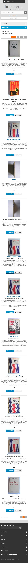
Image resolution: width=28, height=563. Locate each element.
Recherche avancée (13, 15)
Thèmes (3, 539)
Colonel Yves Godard (14, 98)
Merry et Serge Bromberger (14, 139)
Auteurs (4, 24)
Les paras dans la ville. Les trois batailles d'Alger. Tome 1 (14, 100)
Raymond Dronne (14, 495)
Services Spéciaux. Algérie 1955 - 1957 (14, 59)
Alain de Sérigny (14, 336)
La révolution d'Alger (14, 496)
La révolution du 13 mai (14, 338)
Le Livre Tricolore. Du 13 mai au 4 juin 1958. (14, 181)
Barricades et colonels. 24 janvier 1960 (14, 141)
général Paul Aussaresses (14, 58)
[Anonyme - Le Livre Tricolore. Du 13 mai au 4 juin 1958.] (14, 169)
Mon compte (4, 551)
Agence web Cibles (15, 559)
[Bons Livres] (14, 7)
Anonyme (14, 179)
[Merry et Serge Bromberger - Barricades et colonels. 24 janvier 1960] (14, 129)
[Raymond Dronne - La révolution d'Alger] (14, 485)
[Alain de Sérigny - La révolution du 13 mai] (14, 326)
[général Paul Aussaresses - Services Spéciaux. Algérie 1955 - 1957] (14, 48)
